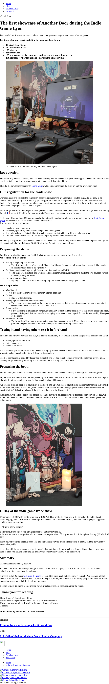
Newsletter (10, 11)
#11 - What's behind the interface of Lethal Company (31, 636)
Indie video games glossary (18, 665)
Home (8, 3)
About (8, 662)
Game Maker (37, 186)
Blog (8, 6)
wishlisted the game (32, 576)
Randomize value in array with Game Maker (26, 625)
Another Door (12, 8)
